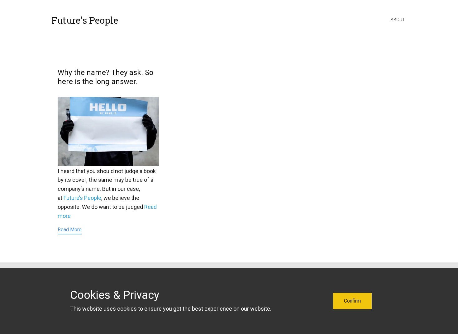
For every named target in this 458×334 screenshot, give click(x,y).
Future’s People (82, 198)
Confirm (352, 301)
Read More (70, 230)
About (398, 19)
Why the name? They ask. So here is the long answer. (105, 77)
